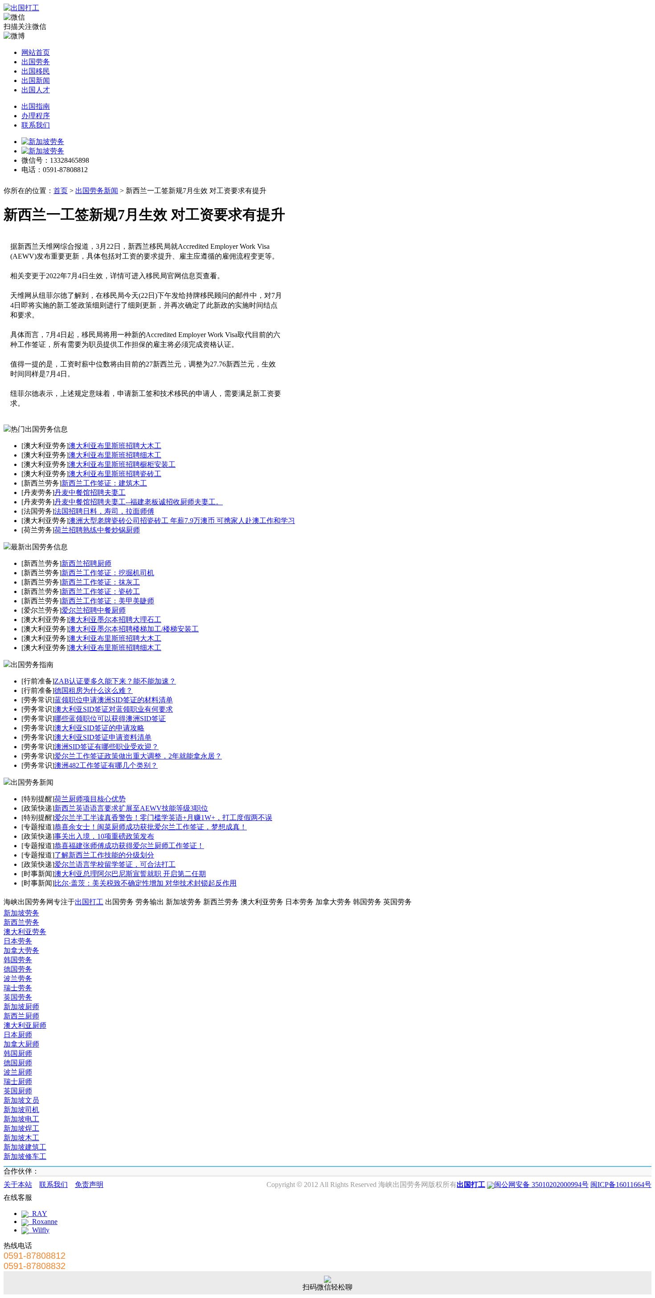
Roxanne (43, 1221)
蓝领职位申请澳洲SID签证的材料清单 (113, 700)
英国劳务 (18, 997)
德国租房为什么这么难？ (93, 690)
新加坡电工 (21, 1119)
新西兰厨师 (21, 1016)
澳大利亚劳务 (25, 931)
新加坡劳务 (21, 913)
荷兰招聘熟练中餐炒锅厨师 (97, 530)
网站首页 (35, 52)
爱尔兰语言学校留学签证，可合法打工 (115, 864)
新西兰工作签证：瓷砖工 (100, 591)
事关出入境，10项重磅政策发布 (104, 836)
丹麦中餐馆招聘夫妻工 (90, 492)
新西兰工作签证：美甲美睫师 (107, 601)
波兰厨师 (18, 1072)
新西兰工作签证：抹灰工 (100, 582)
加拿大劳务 (21, 950)
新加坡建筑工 (25, 1147)
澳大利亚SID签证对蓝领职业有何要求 (113, 709)
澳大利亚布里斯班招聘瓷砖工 (115, 474)
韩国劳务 (18, 960)
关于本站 (18, 1184)
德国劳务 (18, 969)
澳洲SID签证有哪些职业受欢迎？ (106, 746)
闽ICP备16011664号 (620, 1184)
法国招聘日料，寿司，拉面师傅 (104, 511)
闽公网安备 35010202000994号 (541, 1184)
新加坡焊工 (21, 1128)
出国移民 (35, 71)
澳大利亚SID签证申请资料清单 (102, 737)
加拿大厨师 (21, 1044)
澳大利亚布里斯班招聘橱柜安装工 (122, 464)
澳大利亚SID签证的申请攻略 (99, 728)
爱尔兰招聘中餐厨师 (93, 610)
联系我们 (35, 125)
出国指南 (35, 106)
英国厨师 (18, 1091)
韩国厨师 (18, 1053)
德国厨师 (18, 1063)
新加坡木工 (21, 1137)
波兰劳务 (18, 978)
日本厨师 (18, 1034)
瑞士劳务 (18, 988)
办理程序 (35, 115)
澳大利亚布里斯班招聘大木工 (115, 445)
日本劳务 (18, 941)
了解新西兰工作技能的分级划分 (104, 855)
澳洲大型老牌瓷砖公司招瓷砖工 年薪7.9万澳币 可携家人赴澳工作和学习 (182, 520)
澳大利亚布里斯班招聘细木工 (115, 455)
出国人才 (35, 90)
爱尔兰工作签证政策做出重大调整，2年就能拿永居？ (138, 756)
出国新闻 (35, 80)
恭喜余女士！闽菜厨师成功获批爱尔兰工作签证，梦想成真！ (150, 827)
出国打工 (89, 902)
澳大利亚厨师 (25, 1025)
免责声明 (89, 1184)
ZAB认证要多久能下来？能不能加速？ (115, 681)
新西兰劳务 (21, 922)
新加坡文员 (21, 1100)
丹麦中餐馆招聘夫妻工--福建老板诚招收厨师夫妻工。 (138, 502)
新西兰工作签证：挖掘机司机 (107, 573)
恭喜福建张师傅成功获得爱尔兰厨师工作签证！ (129, 845)
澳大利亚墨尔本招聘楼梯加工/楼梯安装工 (134, 629)
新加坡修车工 (25, 1156)
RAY (38, 1213)
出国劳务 (35, 62)
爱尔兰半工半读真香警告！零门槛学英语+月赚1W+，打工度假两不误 (163, 817)
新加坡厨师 (21, 1006)
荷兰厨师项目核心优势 (90, 799)
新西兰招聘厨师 (86, 563)
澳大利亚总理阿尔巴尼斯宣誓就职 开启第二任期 (130, 874)
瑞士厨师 (18, 1081)
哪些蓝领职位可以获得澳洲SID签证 (110, 718)
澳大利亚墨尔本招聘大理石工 (115, 619)
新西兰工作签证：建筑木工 (104, 483)
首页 (60, 190)
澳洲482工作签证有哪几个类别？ (106, 765)
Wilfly (39, 1230)
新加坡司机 (21, 1109)
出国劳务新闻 (96, 190)
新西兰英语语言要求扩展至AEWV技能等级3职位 (131, 808)
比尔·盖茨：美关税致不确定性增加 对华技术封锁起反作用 (145, 883)
